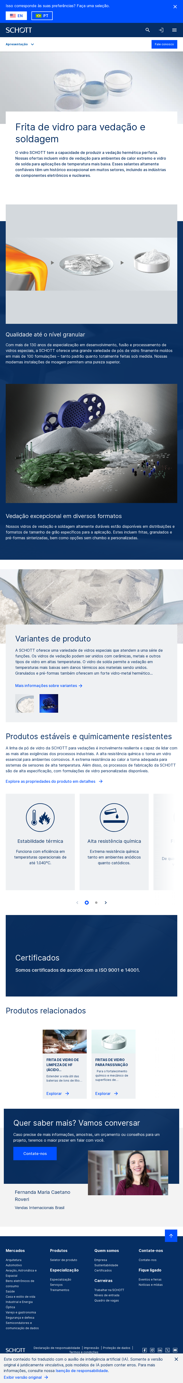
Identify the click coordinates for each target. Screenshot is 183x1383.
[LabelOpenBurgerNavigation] (174, 30)
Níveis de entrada (106, 1295)
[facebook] (144, 1350)
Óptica (10, 1307)
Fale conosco (164, 44)
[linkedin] (160, 1350)
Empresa (100, 1260)
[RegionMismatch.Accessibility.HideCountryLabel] (175, 7)
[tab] (87, 903)
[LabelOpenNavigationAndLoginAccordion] (161, 30)
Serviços (56, 1284)
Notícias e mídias (151, 1284)
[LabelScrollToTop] (171, 1236)
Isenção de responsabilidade (82, 1370)
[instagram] (152, 1350)
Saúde (10, 1291)
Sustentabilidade (106, 1265)
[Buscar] (148, 30)
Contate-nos (35, 1153)
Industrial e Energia (19, 1302)
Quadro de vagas (106, 1300)
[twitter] (167, 1350)
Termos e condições (83, 1352)
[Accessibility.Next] (106, 902)
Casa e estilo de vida (20, 1296)
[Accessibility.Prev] (77, 902)
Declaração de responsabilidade (57, 1348)
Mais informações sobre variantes (46, 685)
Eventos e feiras (150, 1279)
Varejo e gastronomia (21, 1312)
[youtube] (175, 1350)
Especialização (60, 1279)
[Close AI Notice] (176, 1359)
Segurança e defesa (20, 1317)
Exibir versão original (23, 1377)
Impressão (91, 1348)
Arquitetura (13, 1260)
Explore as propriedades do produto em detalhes (51, 781)
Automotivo (14, 1265)
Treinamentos (59, 1290)
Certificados (103, 1270)
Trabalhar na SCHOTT (109, 1290)
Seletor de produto (63, 1260)
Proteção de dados (116, 1348)
